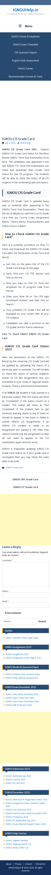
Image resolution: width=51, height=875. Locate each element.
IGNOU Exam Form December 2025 (22, 701)
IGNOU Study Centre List (17, 847)
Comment (7, 560)
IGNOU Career (25, 68)
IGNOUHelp (25, 142)
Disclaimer (40, 864)
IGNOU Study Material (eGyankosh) (22, 677)
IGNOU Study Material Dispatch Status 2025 (26, 824)
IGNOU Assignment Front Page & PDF (23, 657)
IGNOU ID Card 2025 (15, 783)
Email (5, 601)
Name (5, 591)
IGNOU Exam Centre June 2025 (20, 697)
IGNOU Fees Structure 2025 (18, 809)
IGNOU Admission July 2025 (18, 776)
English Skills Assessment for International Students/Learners (25, 60)
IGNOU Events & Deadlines (25, 36)
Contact (28, 864)
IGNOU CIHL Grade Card (25, 479)
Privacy (18, 864)
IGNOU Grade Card (14, 467)
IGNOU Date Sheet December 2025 (22, 694)
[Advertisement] (25, 108)
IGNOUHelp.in (25, 10)
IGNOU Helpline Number (17, 840)
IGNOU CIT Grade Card (25, 487)
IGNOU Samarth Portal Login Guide (22, 637)
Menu (28, 26)
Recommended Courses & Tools (25, 76)
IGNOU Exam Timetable (25, 44)
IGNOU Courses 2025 (15, 779)
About (8, 864)
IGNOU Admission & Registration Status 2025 (26, 799)
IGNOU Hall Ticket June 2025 (19, 705)
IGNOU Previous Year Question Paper (23, 674)
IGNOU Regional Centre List (18, 844)
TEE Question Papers (25, 52)
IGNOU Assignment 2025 (17, 654)
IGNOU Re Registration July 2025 (21, 820)
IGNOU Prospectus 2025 (17, 816)
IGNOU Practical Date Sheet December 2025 (26, 813)
